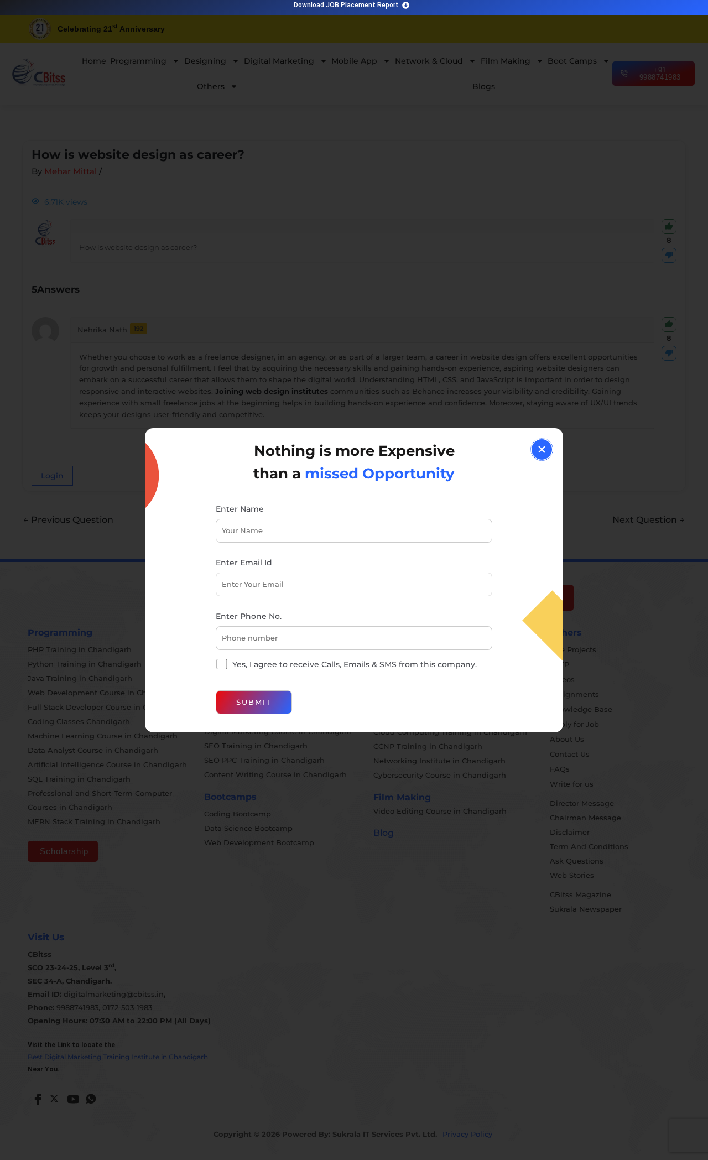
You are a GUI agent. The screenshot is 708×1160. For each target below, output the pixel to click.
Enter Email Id (244, 563)
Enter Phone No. (249, 616)
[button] (542, 449)
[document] (354, 580)
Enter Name (240, 509)
